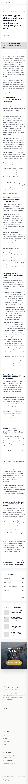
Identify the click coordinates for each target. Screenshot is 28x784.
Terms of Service (21, 776)
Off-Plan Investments (8, 718)
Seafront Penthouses (8, 715)
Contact (4, 744)
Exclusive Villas (6, 712)
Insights (10, 11)
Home (4, 11)
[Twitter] (9, 780)
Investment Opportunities (14, 586)
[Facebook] (3, 780)
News (14, 594)
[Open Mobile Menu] (25, 2)
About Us (5, 735)
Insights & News (7, 721)
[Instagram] (6, 780)
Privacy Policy (7, 776)
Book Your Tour (14, 662)
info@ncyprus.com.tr (9, 763)
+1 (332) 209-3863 (7, 760)
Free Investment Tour (8, 724)
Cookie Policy (13, 776)
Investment (14, 578)
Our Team (5, 738)
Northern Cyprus (14, 597)
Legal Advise (14, 590)
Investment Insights (14, 582)
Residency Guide (7, 741)
